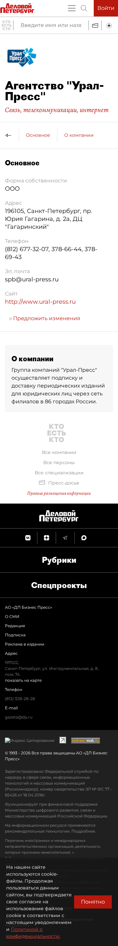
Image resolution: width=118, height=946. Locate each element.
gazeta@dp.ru (18, 717)
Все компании (59, 452)
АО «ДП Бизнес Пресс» (28, 607)
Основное (38, 135)
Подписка (15, 634)
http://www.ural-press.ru (40, 301)
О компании (79, 135)
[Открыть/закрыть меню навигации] (72, 8)
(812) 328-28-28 (20, 698)
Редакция (15, 625)
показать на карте (23, 680)
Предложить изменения (46, 318)
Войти (105, 8)
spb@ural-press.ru (32, 279)
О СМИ (12, 616)
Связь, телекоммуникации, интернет (56, 109)
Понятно (93, 902)
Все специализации (59, 473)
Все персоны (59, 462)
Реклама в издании (24, 644)
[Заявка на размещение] (110, 25)
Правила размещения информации (59, 493)
